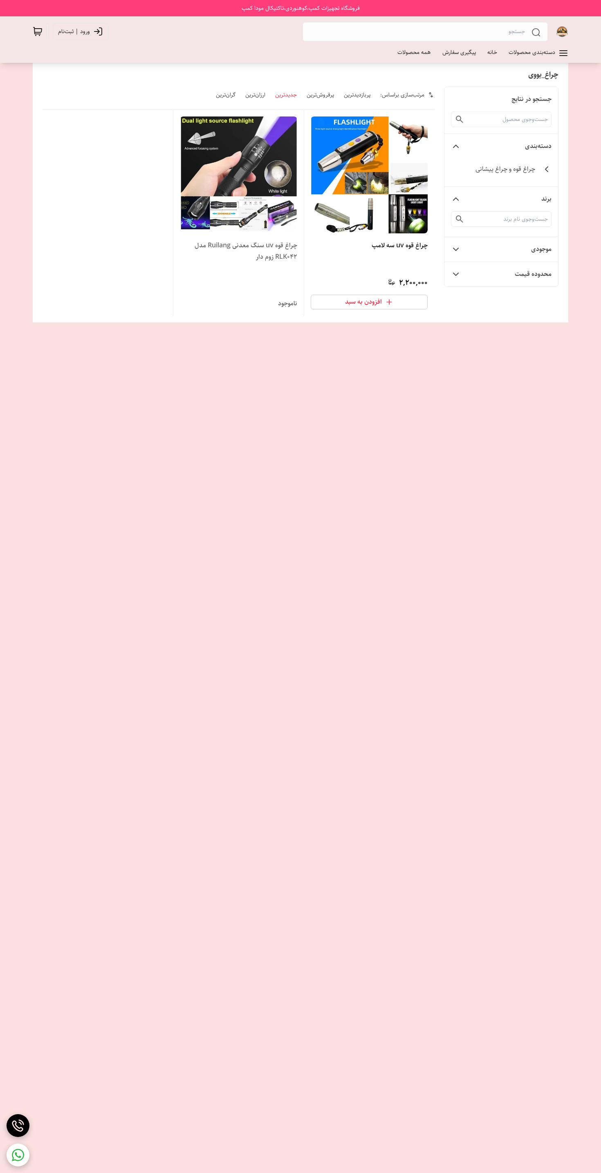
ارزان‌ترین (255, 94)
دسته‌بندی (538, 146)
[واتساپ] (18, 1155)
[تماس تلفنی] (18, 1125)
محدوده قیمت (533, 274)
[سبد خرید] (38, 31)
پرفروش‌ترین (320, 94)
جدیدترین (286, 94)
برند (546, 199)
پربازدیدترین (357, 94)
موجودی (541, 249)
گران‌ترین (225, 94)
